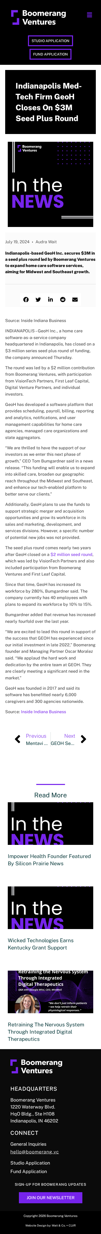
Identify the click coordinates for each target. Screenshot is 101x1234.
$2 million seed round (71, 554)
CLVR (72, 1225)
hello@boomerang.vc (34, 1151)
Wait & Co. (59, 1225)
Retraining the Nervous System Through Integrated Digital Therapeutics (46, 1031)
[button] (89, 15)
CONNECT (24, 1133)
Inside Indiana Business (43, 711)
